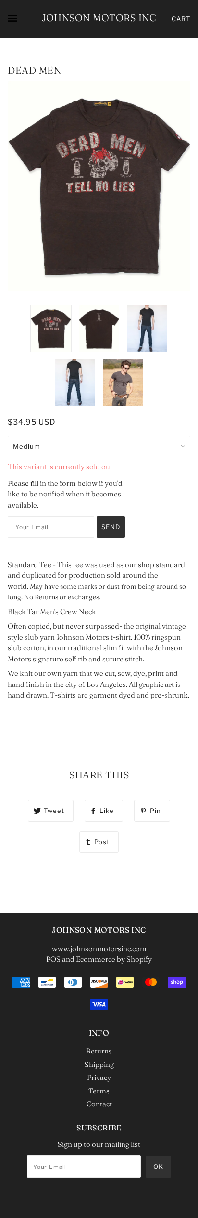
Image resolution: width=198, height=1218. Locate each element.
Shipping (99, 1064)
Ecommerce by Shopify (114, 959)
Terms (99, 1090)
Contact (99, 1103)
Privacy (99, 1077)
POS (53, 959)
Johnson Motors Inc (99, 18)
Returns (99, 1050)
